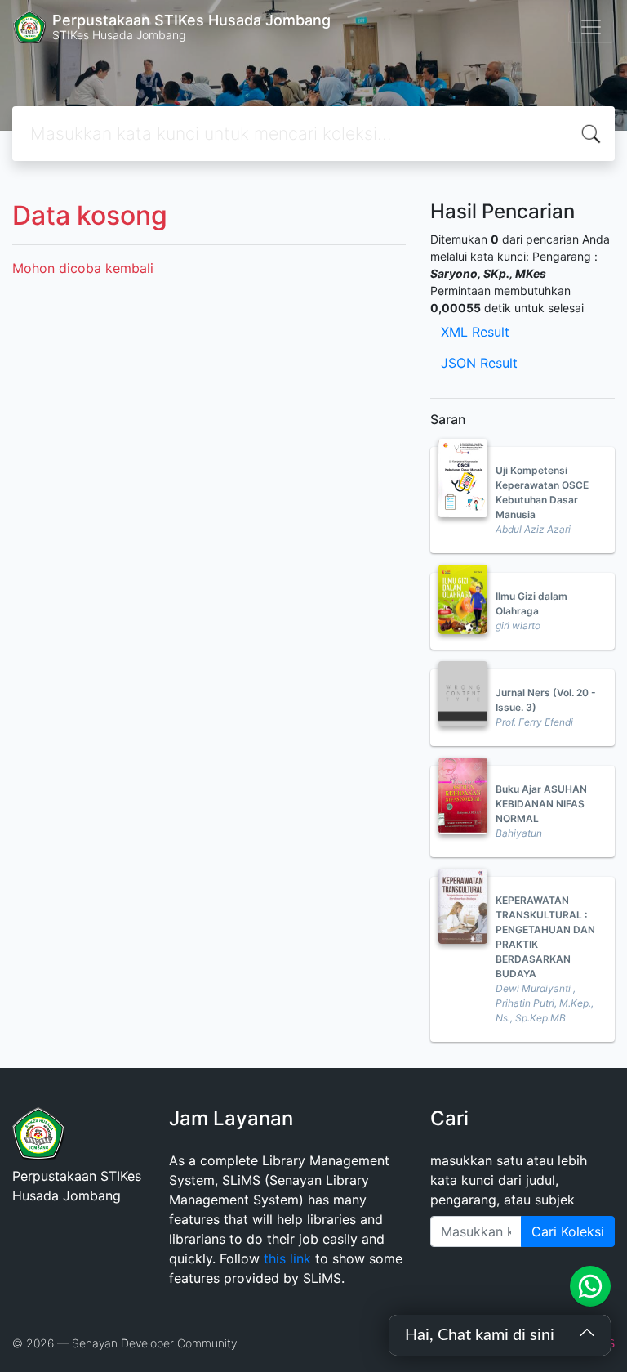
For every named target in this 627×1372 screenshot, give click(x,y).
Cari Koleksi (567, 1231)
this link (287, 1258)
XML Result (475, 332)
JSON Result (479, 363)
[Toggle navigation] (591, 27)
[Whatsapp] (590, 1286)
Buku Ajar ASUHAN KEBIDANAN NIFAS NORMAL (541, 804)
